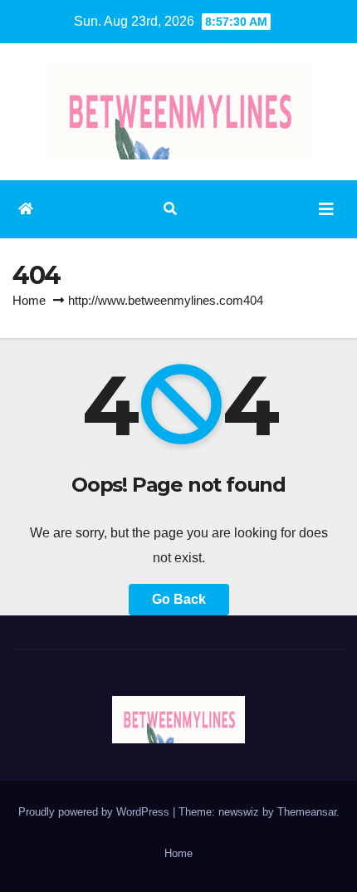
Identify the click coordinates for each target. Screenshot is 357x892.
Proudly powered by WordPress (95, 812)
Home (29, 300)
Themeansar (306, 812)
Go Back (179, 599)
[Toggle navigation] (326, 209)
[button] (170, 209)
